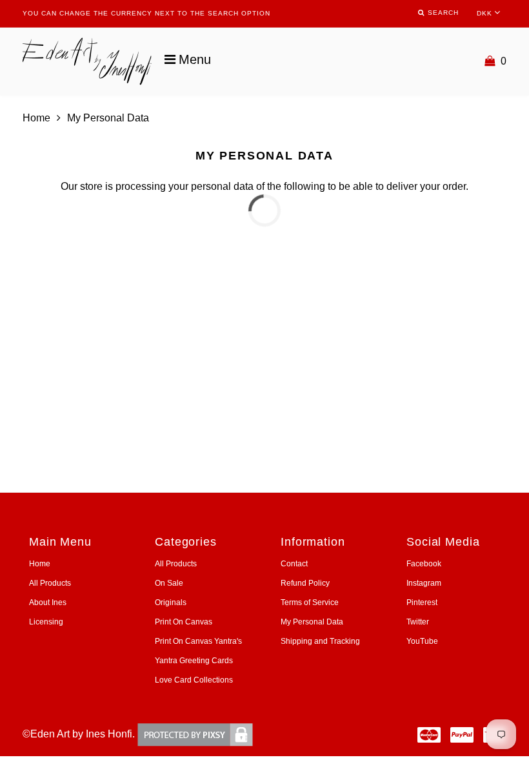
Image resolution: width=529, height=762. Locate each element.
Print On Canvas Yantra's (198, 641)
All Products (50, 583)
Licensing (46, 621)
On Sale (169, 583)
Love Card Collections (194, 680)
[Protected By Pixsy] (195, 733)
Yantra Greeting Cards (194, 660)
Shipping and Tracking (320, 641)
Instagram (423, 583)
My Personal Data (312, 621)
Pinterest (421, 602)
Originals (170, 602)
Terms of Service (310, 602)
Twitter (417, 621)
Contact (294, 563)
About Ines (47, 602)
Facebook (423, 563)
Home (36, 117)
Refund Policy (305, 583)
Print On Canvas (183, 621)
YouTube (422, 641)
